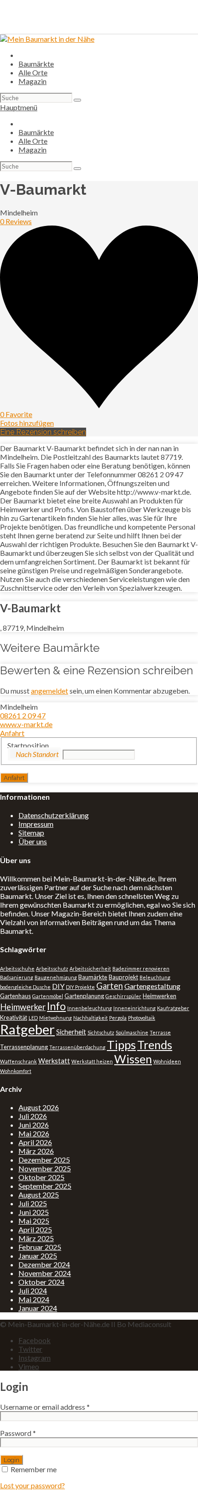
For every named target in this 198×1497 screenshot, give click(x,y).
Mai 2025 (33, 1220)
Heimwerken (159, 996)
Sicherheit (71, 1032)
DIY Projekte (80, 987)
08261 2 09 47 (23, 715)
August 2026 (38, 1107)
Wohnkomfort (15, 1071)
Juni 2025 (33, 1212)
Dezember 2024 (44, 1264)
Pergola (118, 1018)
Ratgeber (27, 1029)
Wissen (133, 1059)
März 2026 (36, 1151)
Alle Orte (32, 72)
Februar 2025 (39, 1247)
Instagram (34, 1357)
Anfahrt (12, 733)
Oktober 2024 (41, 1281)
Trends (154, 1044)
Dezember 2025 (44, 1159)
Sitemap (31, 832)
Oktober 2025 (41, 1177)
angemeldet (49, 690)
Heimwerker (23, 1007)
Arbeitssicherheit (90, 969)
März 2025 (36, 1238)
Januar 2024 (37, 1308)
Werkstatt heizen (92, 1061)
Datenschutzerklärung (53, 815)
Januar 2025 (37, 1255)
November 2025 (44, 1168)
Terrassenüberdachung (77, 1047)
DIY (58, 986)
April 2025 (35, 1229)
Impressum (35, 823)
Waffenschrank (18, 1061)
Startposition (28, 745)
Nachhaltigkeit (90, 1018)
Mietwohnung (55, 1018)
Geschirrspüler (123, 996)
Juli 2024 (32, 1290)
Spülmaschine (132, 1032)
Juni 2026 (33, 1124)
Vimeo (28, 1366)
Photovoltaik (141, 1018)
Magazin (32, 81)
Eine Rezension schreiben (43, 432)
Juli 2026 (32, 1116)
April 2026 (35, 1142)
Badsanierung (16, 977)
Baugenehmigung (56, 977)
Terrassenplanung (24, 1047)
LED (33, 1018)
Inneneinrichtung (134, 1008)
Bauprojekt (123, 977)
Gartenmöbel (47, 996)
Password (18, 1433)
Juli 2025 (32, 1203)
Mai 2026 (33, 1133)
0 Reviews (16, 221)
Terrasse (160, 1032)
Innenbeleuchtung (89, 1008)
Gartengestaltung (152, 986)
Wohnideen (167, 1061)
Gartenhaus (15, 996)
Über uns (32, 841)
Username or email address (45, 1406)
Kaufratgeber (173, 1008)
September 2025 (44, 1185)
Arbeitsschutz (52, 969)
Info (56, 1006)
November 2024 (44, 1273)
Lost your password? (32, 1485)
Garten (109, 986)
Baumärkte (36, 63)
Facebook (34, 1340)
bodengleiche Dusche (25, 987)
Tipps (121, 1044)
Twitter (30, 1348)
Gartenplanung (84, 996)
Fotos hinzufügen (27, 422)
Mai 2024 (33, 1299)
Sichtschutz (100, 1032)
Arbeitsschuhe (17, 969)
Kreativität (13, 1017)
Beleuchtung (155, 977)
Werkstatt (54, 1061)
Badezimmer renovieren (140, 969)
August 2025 (38, 1194)
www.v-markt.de (26, 724)
